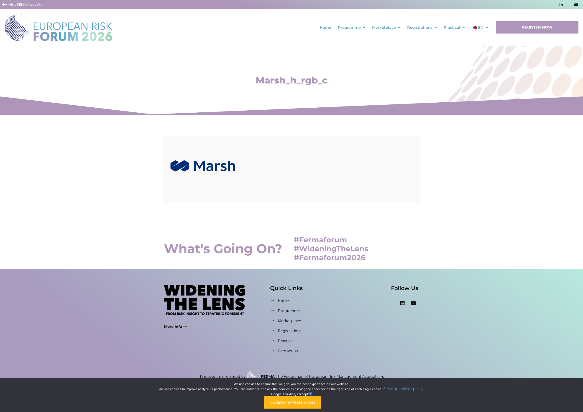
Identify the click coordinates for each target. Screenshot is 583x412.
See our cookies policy (403, 389)
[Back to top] (575, 370)
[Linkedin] (402, 303)
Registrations (419, 27)
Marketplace (384, 27)
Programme (349, 27)
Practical (452, 27)
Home (325, 27)
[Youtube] (413, 303)
